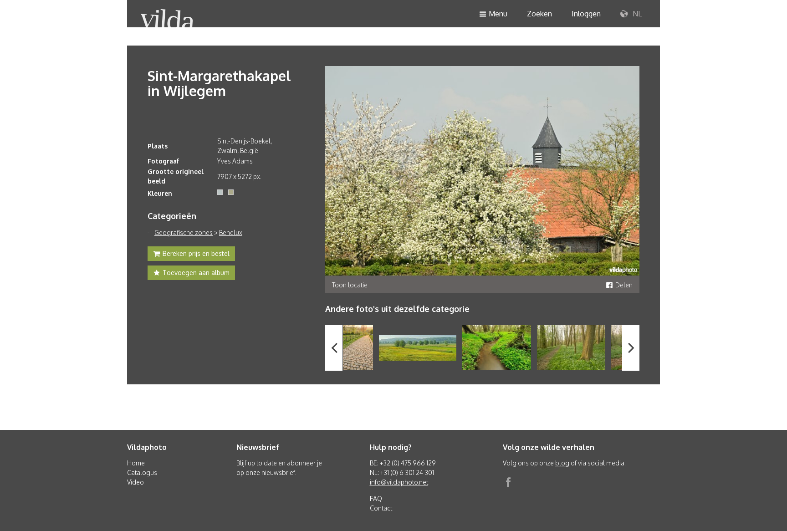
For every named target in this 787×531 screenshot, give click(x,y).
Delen (624, 285)
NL (636, 13)
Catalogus (142, 472)
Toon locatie (350, 285)
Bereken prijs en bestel (196, 253)
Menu (498, 13)
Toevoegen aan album (196, 272)
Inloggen (586, 13)
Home (136, 463)
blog (562, 463)
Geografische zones (183, 232)
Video (135, 482)
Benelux (230, 232)
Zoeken (539, 13)
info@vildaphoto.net (399, 482)
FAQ (376, 498)
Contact (381, 508)
